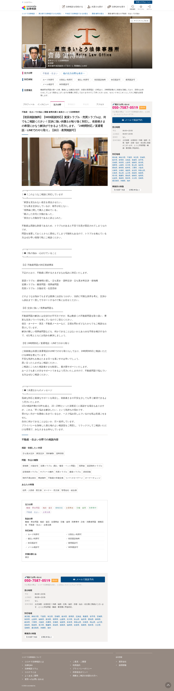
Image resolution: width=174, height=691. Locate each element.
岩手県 (92, 616)
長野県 (55, 619)
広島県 (85, 622)
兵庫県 (48, 622)
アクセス (100, 104)
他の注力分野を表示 (73, 73)
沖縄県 (43, 628)
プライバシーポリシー (82, 668)
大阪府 (41, 622)
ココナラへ (28, 2)
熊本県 (90, 625)
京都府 (55, 622)
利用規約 (76, 665)
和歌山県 (77, 622)
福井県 (83, 619)
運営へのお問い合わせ (34, 679)
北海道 (78, 616)
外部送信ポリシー (80, 672)
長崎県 (83, 625)
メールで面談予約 (85, 579)
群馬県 (71, 616)
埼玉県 (50, 616)
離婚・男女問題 (33, 508)
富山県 (76, 619)
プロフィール (29, 104)
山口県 (99, 622)
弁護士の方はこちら (143, 2)
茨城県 (57, 616)
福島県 (41, 619)
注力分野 (57, 104)
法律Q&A (28, 665)
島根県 (34, 625)
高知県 (55, 625)
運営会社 (122, 662)
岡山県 (92, 622)
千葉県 (43, 616)
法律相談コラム (31, 668)
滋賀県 (62, 622)
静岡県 (97, 619)
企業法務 (46, 512)
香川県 (41, 625)
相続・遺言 (47, 508)
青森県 (85, 616)
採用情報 (122, 665)
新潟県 (48, 619)
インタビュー (43, 104)
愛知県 (90, 619)
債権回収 (59, 508)
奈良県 (69, 622)
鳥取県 (27, 625)
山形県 (34, 619)
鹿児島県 (35, 628)
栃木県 (64, 616)
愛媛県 (48, 625)
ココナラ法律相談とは (34, 662)
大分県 (97, 625)
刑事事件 (93, 508)
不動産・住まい (50, 73)
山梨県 (62, 619)
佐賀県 (76, 625)
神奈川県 (35, 616)
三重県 (34, 622)
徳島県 (62, 625)
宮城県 (99, 616)
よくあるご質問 (31, 676)
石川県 (69, 619)
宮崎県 (27, 628)
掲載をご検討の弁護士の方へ (85, 676)
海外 (49, 628)
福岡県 (69, 625)
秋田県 (27, 619)
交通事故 (69, 508)
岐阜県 (27, 622)
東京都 (27, 616)
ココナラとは (30, 672)
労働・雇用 (81, 508)
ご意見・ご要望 (79, 662)
